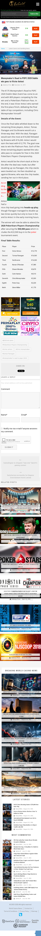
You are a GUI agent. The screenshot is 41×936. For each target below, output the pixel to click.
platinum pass (8, 340)
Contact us (28, 908)
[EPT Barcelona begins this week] (20, 605)
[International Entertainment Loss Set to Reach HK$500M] (21, 723)
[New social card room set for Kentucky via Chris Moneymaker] (20, 517)
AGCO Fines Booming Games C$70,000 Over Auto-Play (21, 692)
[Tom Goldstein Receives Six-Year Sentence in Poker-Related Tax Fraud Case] (7, 869)
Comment (5, 389)
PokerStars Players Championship (15, 345)
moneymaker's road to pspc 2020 (15, 358)
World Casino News (15, 908)
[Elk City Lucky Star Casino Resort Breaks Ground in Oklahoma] (7, 842)
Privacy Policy (24, 911)
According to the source (3, 189)
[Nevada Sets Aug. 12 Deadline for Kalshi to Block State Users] (7, 849)
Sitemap (34, 911)
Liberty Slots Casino (14, 28)
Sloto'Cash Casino (15, 35)
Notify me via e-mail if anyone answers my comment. (19, 430)
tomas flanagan (9, 354)
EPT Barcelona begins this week (20, 625)
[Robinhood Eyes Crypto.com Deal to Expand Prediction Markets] (7, 863)
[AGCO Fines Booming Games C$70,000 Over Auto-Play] (21, 674)
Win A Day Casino (14, 41)
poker (33, 232)
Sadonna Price (7, 85)
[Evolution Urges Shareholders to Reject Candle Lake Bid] (21, 747)
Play (35, 29)
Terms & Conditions (10, 911)
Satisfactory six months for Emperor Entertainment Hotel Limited (20, 476)
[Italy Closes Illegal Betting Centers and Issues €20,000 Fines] (7, 896)
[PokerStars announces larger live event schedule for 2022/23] (20, 546)
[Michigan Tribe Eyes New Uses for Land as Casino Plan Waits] (21, 772)
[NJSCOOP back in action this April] (20, 634)
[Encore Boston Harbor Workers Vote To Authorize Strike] (21, 698)
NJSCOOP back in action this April (20, 654)
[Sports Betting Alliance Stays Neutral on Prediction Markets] (7, 876)
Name (4, 415)
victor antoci (7, 349)
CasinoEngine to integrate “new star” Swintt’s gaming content (20, 464)
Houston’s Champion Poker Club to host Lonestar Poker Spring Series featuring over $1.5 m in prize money (20, 593)
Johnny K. (15, 511)
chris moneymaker (23, 349)
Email (24, 415)
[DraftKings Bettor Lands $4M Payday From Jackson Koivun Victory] (7, 890)
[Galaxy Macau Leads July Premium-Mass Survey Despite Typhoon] (7, 883)
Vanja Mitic (16, 695)
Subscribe (34, 14)
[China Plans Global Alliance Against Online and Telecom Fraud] (7, 856)
